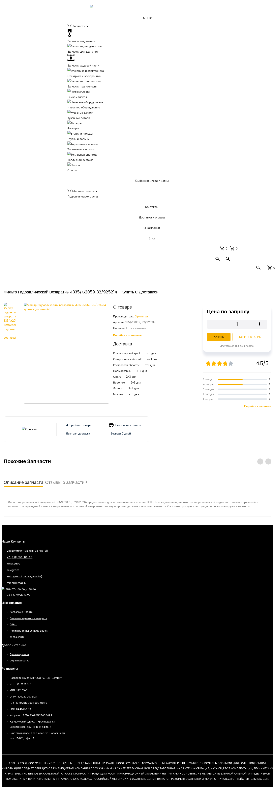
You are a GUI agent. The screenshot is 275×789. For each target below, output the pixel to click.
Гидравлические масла (82, 196)
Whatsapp (13, 563)
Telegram (13, 570)
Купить (219, 337)
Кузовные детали (78, 118)
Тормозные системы (80, 149)
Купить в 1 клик (250, 337)
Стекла (72, 170)
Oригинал (141, 316)
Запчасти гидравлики (81, 41)
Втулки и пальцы (78, 139)
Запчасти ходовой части (83, 65)
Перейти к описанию (127, 335)
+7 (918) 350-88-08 (19, 557)
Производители (19, 654)
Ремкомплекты (77, 97)
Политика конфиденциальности (29, 630)
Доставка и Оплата (21, 612)
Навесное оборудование (83, 107)
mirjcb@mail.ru (17, 583)
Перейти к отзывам (257, 406)
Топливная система (80, 160)
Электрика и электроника (84, 76)
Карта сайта (17, 637)
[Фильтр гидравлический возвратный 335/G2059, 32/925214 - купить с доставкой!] (10, 353)
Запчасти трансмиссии (82, 86)
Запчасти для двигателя (83, 52)
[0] (233, 248)
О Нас (13, 624)
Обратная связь (19, 660)
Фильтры (73, 128)
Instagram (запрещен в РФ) (24, 576)
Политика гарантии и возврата (28, 618)
